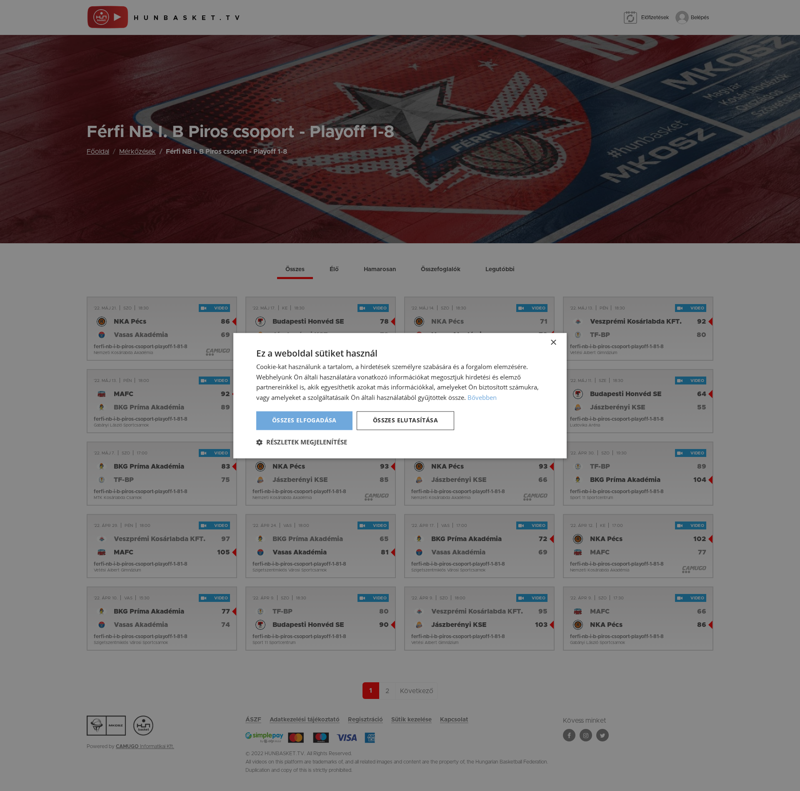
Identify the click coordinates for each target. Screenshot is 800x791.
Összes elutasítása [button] (405, 420)
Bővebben (482, 398)
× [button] (553, 342)
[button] (301, 442)
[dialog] (400, 395)
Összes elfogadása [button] (304, 420)
